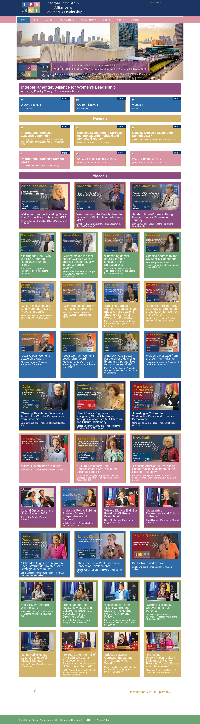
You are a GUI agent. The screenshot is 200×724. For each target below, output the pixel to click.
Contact (135, 19)
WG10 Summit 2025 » (146, 158)
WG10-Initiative (88, 19)
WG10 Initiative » (87, 104)
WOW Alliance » (31, 104)
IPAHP (151, 2)
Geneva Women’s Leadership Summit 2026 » (152, 134)
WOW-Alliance (67, 19)
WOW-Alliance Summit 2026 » (96, 158)
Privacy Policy (102, 720)
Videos (120, 19)
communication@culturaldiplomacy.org (154, 703)
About (35, 19)
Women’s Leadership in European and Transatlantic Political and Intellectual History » (99, 135)
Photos (106, 19)
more (65, 98)
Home (22, 19)
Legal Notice (88, 720)
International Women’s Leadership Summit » (36, 134)
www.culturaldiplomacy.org (142, 707)
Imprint (77, 720)
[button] (29, 51)
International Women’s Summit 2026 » (42, 160)
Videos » (137, 104)
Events (49, 19)
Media (158, 2)
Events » (100, 118)
